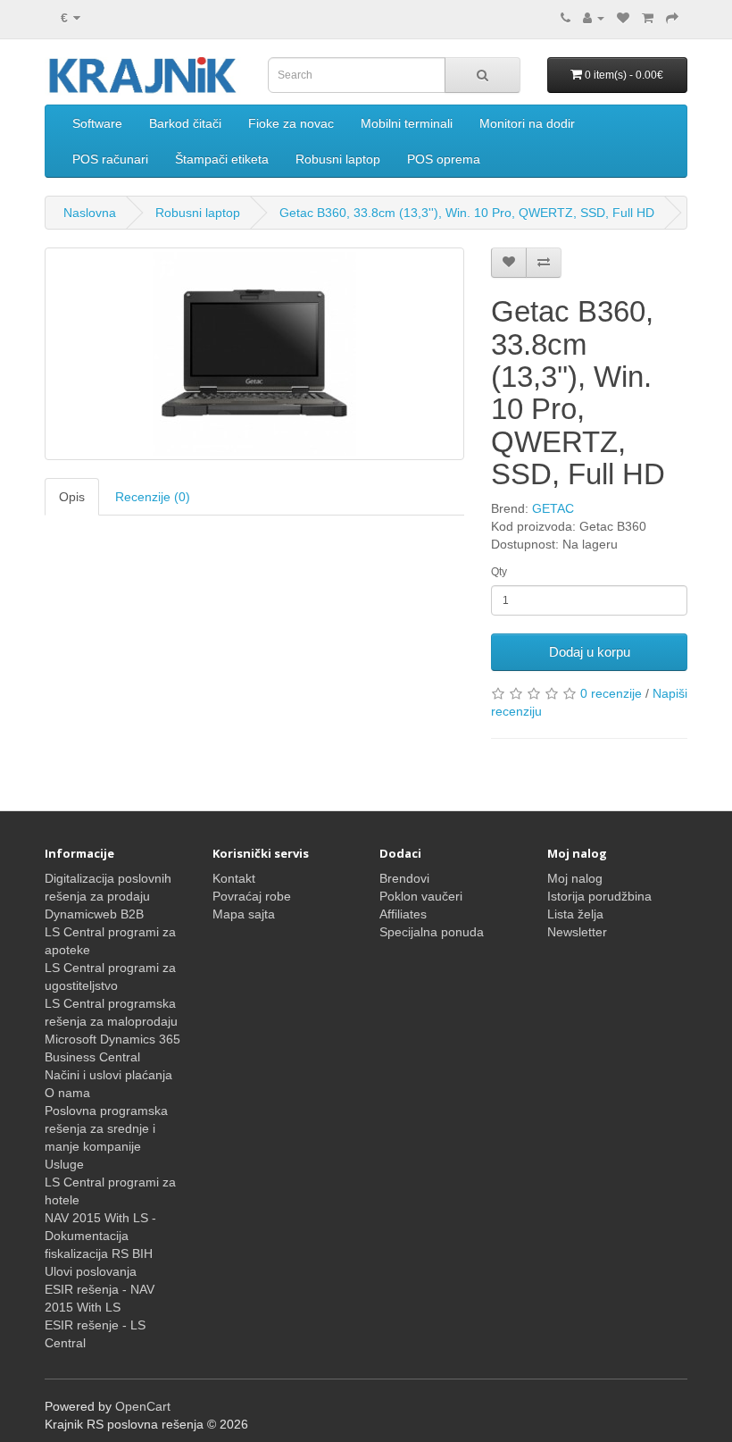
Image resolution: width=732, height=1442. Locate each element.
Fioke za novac (291, 123)
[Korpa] (647, 18)
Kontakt (233, 878)
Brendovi (404, 878)
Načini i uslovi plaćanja (108, 1075)
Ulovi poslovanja (91, 1271)
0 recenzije (611, 693)
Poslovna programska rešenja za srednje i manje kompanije (106, 1128)
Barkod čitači (185, 123)
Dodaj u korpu (589, 651)
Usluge (64, 1164)
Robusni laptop (337, 159)
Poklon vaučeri (420, 896)
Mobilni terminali (407, 123)
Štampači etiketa (222, 159)
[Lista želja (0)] (623, 18)
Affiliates (403, 914)
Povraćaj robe (251, 896)
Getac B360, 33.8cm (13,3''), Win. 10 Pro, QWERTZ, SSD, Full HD (466, 212)
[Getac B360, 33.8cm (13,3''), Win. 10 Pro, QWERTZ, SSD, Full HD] (254, 353)
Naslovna (89, 212)
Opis (72, 497)
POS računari (110, 159)
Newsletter (577, 932)
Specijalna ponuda (431, 932)
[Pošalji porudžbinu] (672, 18)
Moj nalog (575, 878)
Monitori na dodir (527, 123)
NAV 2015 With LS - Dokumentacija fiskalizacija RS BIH (100, 1236)
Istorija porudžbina (599, 896)
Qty (499, 572)
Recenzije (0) (152, 497)
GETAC (553, 508)
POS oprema (443, 159)
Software (97, 123)
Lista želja (575, 914)
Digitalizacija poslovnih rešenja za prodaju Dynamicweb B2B (108, 896)
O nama (67, 1093)
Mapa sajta (243, 914)
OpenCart (143, 1406)
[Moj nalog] (593, 18)
